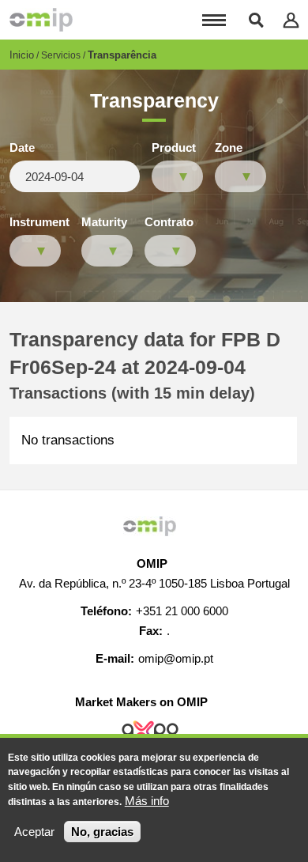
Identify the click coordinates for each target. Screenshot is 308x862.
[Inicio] (41, 20)
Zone (228, 148)
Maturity (104, 222)
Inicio (21, 55)
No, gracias (102, 831)
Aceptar (34, 831)
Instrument (39, 222)
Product (174, 148)
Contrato (169, 222)
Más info (147, 800)
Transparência (122, 55)
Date (22, 148)
